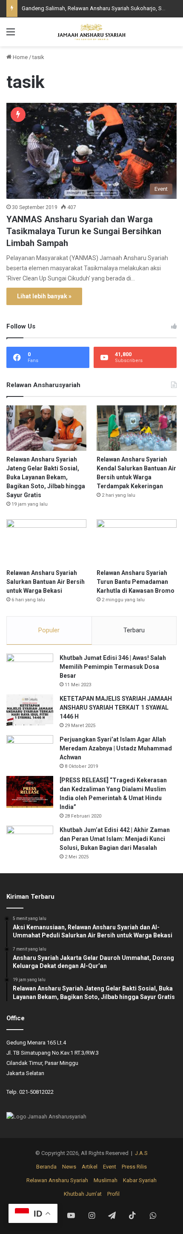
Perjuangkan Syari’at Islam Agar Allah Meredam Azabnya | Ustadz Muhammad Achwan (116, 748)
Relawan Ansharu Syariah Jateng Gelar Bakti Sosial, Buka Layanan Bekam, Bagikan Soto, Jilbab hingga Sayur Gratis (45, 477)
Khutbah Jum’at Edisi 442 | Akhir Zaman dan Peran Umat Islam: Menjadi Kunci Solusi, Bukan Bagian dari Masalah (115, 838)
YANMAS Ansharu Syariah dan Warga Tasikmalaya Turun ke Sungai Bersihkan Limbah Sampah (83, 231)
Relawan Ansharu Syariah (57, 1180)
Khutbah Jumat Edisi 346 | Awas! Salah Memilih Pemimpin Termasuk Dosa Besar (113, 666)
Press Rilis (134, 1166)
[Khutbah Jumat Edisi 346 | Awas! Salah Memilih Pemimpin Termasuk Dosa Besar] (29, 669)
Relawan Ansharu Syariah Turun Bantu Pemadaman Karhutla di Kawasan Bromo (135, 581)
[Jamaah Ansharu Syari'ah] (91, 31)
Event (109, 1166)
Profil (113, 1194)
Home (19, 57)
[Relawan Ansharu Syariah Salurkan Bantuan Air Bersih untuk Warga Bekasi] (46, 541)
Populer (49, 630)
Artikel (89, 1166)
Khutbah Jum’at (83, 1194)
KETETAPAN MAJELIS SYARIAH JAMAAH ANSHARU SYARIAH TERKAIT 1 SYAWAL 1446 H (116, 707)
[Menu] (10, 35)
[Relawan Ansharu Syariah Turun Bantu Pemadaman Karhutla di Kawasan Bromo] (137, 541)
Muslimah (105, 1180)
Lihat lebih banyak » (44, 296)
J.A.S (141, 1153)
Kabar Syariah (140, 1180)
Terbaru (134, 630)
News (69, 1166)
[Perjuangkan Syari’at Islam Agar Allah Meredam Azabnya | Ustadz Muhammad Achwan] (29, 751)
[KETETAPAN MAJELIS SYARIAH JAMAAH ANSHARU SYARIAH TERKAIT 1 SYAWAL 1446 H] (29, 710)
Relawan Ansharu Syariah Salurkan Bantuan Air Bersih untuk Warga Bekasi (45, 581)
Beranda (46, 1166)
